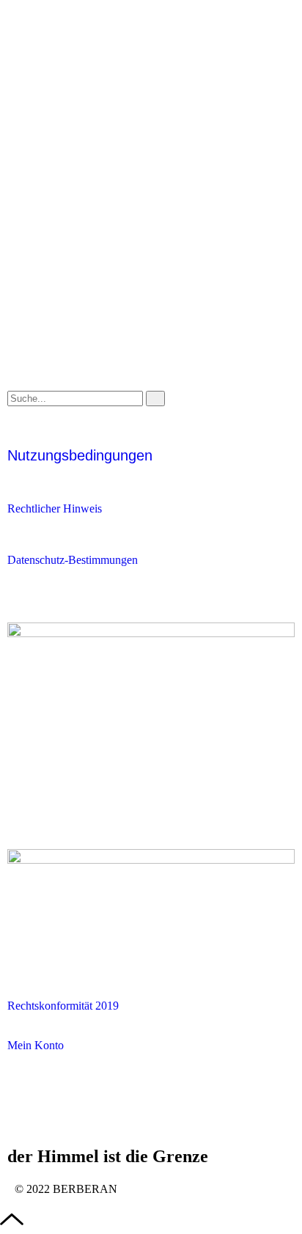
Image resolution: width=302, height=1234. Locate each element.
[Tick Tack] (25, 1114)
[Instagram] (65, 1114)
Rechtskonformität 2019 (63, 1005)
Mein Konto (35, 1045)
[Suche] (155, 398)
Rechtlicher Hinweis (54, 508)
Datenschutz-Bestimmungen (72, 560)
